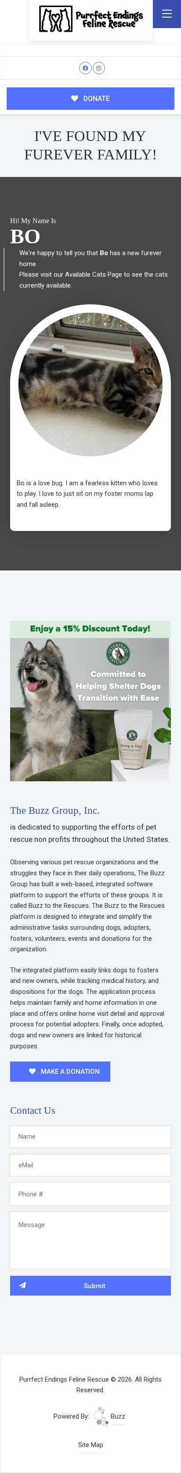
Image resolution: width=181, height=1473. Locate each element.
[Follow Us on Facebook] (85, 68)
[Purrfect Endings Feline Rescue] (90, 18)
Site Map (90, 1445)
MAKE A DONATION (69, 1072)
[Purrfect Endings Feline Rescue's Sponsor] (90, 701)
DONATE (96, 98)
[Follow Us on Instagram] (99, 68)
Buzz (117, 1416)
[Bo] (90, 384)
